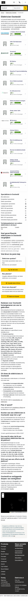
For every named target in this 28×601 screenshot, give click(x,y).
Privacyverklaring (5, 584)
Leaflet (12, 512)
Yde (2, 229)
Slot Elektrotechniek (19, 555)
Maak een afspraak (14, 296)
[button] (11, 505)
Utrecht (3, 564)
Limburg (3, 574)
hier (14, 536)
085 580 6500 (14, 270)
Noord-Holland (5, 554)
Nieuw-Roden (4, 227)
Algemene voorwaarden (4, 581)
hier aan (3, 520)
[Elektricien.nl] (3, 2)
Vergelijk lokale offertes (14, 283)
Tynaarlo (17, 227)
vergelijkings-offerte (17, 407)
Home (2, 12)
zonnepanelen (6, 29)
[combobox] (18, 8)
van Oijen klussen (19, 548)
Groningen (3, 546)
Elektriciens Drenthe (11, 12)
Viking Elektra (18, 557)
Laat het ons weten (12, 518)
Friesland (3, 549)
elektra (24, 27)
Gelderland (3, 561)
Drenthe (12, 489)
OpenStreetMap (18, 512)
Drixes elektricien (19, 560)
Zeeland (3, 571)
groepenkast (18, 27)
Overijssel (3, 559)
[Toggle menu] (25, 2)
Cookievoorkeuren (5, 586)
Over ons (17, 580)
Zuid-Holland (4, 566)
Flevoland (3, 556)
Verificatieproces (19, 582)
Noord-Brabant (5, 569)
